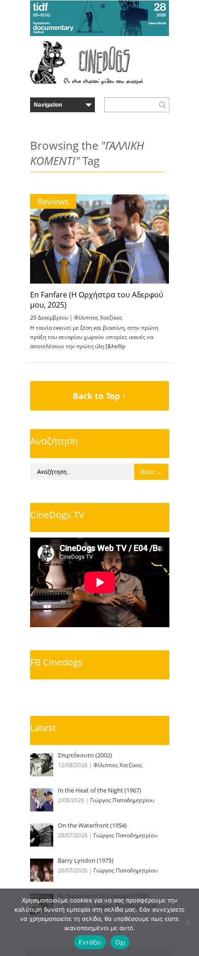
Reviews (53, 201)
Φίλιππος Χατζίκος (98, 317)
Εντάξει (90, 942)
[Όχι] (187, 922)
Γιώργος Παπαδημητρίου (122, 800)
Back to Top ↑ (99, 395)
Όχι (120, 942)
